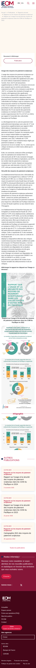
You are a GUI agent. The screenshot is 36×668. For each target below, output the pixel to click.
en (22, 3)
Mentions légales (6, 660)
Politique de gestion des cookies (10, 663)
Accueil (3, 12)
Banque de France (9, 650)
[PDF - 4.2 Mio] (18, 295)
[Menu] (33, 3)
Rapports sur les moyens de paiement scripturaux (18, 14)
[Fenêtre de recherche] (28, 3)
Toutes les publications (17, 548)
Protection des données (21, 660)
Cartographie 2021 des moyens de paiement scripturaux (17, 534)
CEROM (6, 654)
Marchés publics (6, 616)
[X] (21, 585)
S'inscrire (6, 576)
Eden (11, 627)
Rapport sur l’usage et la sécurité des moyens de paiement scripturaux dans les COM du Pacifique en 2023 (17, 508)
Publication (18, 60)
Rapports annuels (23, 12)
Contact (3, 622)
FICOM (3, 619)
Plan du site (26, 663)
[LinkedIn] (14, 585)
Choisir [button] (5, 637)
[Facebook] (18, 585)
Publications (11, 12)
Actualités (4, 607)
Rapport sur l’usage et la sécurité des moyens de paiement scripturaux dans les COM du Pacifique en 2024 (17, 480)
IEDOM (5, 646)
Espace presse (6, 610)
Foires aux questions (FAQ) (10, 613)
